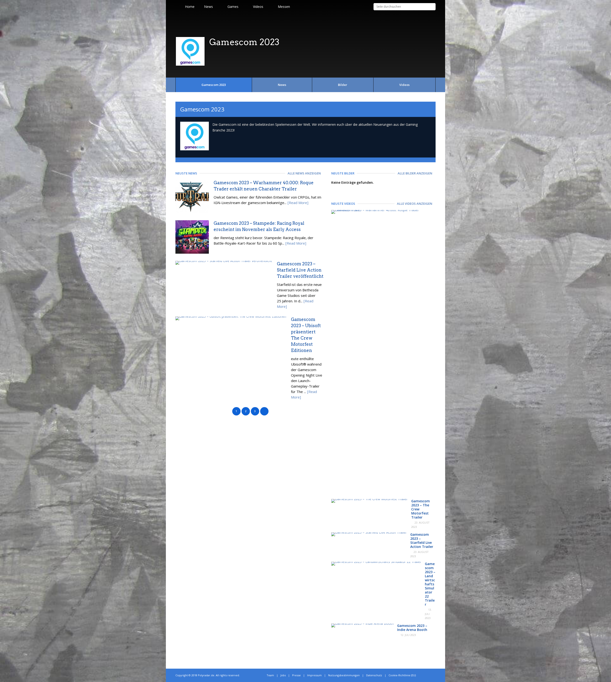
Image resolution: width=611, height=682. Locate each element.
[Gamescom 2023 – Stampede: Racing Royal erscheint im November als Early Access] (192, 252)
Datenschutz (374, 675)
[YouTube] (434, 675)
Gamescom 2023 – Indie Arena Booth (412, 627)
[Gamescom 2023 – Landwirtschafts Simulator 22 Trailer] (376, 561)
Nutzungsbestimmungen (344, 675)
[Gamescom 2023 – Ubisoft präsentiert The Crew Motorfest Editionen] (230, 316)
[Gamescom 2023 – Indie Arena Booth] (362, 623)
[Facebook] (429, 675)
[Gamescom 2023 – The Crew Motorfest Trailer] (369, 499)
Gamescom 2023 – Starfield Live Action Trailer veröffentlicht (300, 270)
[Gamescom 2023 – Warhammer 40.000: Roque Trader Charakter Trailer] (381, 210)
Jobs (283, 675)
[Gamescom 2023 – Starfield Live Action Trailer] (369, 532)
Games (232, 6)
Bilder (342, 85)
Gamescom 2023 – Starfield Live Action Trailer (421, 540)
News (208, 6)
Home (190, 6)
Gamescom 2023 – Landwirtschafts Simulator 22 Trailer (430, 584)
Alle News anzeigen (304, 173)
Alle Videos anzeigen (414, 203)
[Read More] (298, 202)
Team (270, 675)
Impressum (314, 675)
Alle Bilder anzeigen (415, 173)
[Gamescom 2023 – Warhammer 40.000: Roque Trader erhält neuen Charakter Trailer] (192, 212)
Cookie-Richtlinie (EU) (402, 675)
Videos (404, 85)
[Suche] (432, 6)
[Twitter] (424, 675)
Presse (296, 675)
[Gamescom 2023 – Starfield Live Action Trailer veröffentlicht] (223, 260)
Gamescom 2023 (213, 85)
